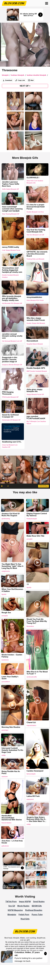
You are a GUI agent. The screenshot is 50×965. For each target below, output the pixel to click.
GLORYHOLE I (33, 178)
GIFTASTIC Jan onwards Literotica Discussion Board (37, 254)
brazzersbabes (6, 823)
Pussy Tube (37, 915)
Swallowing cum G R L (11, 442)
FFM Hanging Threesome (7, 393)
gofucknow (5, 846)
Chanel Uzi (31, 722)
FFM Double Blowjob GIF (10, 397)
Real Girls (25, 919)
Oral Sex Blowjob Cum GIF (35, 235)
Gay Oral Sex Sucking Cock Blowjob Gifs (36, 231)
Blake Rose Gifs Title (35, 536)
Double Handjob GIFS (36, 368)
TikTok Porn (11, 902)
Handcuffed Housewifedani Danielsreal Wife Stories (12, 818)
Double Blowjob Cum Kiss (35, 212)
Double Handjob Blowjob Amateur (10, 276)
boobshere (5, 660)
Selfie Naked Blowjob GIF (10, 189)
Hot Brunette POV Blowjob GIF (12, 303)
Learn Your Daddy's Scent (10, 678)
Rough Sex (6, 613)
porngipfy (5, 616)
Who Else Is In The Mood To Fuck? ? (37, 673)
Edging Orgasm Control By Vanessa (37, 515)
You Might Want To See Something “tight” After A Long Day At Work (12, 566)
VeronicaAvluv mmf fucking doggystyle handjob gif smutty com (12, 270)
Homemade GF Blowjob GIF (11, 420)
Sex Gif (11, 906)
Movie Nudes (23, 906)
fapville (29, 587)
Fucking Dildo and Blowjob (35, 259)
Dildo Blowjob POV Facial (35, 300)
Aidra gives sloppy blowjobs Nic (34, 390)
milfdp (4, 755)
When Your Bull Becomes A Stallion (12, 590)
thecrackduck (32, 341)
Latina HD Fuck (33, 796)
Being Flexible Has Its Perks (11, 772)
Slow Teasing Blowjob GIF (10, 214)
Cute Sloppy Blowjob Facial (11, 250)
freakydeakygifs (32, 519)
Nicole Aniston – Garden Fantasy (12, 656)
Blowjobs (12, 915)
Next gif (25, 86)
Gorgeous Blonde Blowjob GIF (12, 365)
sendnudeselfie (32, 677)
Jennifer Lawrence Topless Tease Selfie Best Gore (10, 184)
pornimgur (5, 730)
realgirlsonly (6, 571)
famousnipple (31, 774)
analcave (5, 776)
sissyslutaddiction (34, 297)
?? (28, 584)
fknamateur (30, 626)
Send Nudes (39, 902)
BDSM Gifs (37, 906)
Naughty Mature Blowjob (35, 344)
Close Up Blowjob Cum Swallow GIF (9, 446)
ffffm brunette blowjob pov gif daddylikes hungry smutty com (11, 298)
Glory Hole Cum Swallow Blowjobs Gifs (35, 182)
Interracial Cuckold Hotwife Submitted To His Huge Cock (12, 750)
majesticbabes (31, 725)
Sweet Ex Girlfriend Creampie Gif (10, 416)
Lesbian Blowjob (17, 75)
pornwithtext (6, 682)
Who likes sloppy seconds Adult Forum (36, 319)
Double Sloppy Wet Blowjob (36, 323)
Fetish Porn (24, 915)
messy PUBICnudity (10, 247)
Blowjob (5, 75)
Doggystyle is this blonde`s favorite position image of (9, 360)
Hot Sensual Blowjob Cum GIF (12, 341)
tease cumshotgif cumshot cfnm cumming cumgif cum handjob (12, 209)
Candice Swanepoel (35, 771)
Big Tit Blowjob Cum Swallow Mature (36, 422)
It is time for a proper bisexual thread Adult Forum (36, 207)
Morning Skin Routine (11, 727)
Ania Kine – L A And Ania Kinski (12, 842)
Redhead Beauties (33, 910)
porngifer (30, 539)
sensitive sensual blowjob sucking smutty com (12, 336)
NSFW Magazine (15, 910)
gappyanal (30, 799)
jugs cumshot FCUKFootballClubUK (36, 417)
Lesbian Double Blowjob (36, 75)
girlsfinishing (6, 519)
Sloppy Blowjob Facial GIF (35, 394)
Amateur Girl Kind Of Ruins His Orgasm (11, 515)
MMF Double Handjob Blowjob (37, 371)
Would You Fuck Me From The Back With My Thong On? (37, 621)
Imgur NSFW (25, 902)
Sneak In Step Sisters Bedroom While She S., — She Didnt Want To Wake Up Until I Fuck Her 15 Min (37, 819)
